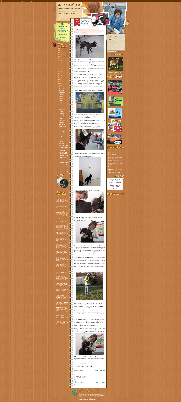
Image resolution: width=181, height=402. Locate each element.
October (60, 90)
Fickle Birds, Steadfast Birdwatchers (63, 149)
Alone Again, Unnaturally (63, 128)
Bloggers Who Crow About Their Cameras (63, 161)
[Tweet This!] (78, 366)
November (61, 88)
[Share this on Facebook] (83, 366)
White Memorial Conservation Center (62, 296)
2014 (59, 71)
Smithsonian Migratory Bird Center (115, 172)
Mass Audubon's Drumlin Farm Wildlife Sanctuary (62, 308)
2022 (59, 56)
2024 (59, 52)
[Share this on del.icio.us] (91, 366)
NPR (109, 166)
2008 (59, 83)
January (61, 108)
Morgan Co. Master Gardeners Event (62, 224)
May (60, 100)
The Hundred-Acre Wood (63, 155)
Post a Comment (77, 379)
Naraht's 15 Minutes (62, 164)
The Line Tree (61, 141)
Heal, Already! (61, 134)
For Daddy (61, 118)
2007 (59, 85)
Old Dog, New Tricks (62, 126)
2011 (59, 77)
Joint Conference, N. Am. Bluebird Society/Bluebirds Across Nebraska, (62, 213)
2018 (59, 64)
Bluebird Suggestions (62, 129)
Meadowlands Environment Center (62, 286)
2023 (59, 54)
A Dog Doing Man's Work (63, 116)
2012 (59, 75)
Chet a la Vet (61, 159)
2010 (59, 79)
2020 (59, 60)
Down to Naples (61, 122)
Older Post (100, 382)
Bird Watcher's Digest (112, 151)
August (60, 94)
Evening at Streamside (63, 139)
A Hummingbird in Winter (62, 34)
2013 (59, 73)
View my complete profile (115, 39)
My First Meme (61, 143)
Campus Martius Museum (61, 254)
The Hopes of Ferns (62, 157)
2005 (59, 169)
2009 (59, 81)
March (60, 104)
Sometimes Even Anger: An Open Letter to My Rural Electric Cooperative (63, 31)
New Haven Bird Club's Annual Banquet (61, 276)
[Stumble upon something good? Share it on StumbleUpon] (87, 366)
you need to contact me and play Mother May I (86, 395)
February (61, 106)
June (60, 98)
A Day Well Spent (62, 115)
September (61, 92)
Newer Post (79, 382)
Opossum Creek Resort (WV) (113, 167)
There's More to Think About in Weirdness (63, 153)
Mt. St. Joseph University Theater (62, 202)
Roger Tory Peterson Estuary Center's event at (62, 266)
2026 (59, 48)
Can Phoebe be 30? (61, 28)
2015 (59, 69)
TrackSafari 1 (61, 113)
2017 (59, 66)
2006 (59, 167)
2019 (59, 62)
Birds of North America (112, 152)
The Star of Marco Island (63, 120)
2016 (59, 67)
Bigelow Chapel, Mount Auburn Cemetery (61, 322)
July (60, 96)
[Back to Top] (76, 384)
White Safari (61, 111)
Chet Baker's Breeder (112, 154)
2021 (59, 58)
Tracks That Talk (62, 109)
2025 (59, 50)
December (61, 86)
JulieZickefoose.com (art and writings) (115, 156)
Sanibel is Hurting (62, 124)
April (60, 102)
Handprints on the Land (63, 145)
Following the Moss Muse (63, 147)
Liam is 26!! (60, 36)
